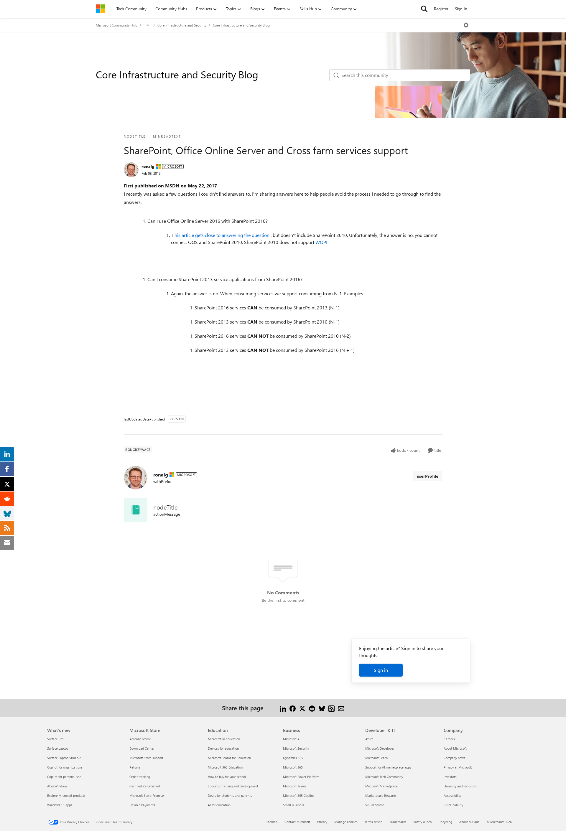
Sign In (461, 8)
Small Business (293, 805)
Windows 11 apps (59, 805)
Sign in (381, 670)
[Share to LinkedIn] (283, 708)
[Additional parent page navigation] (147, 25)
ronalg (148, 166)
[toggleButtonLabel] (466, 25)
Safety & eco (422, 822)
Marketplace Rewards (380, 795)
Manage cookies (346, 822)
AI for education (219, 805)
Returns (135, 767)
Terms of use (373, 822)
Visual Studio (374, 805)
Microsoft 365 (293, 767)
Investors (450, 776)
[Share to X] (302, 708)
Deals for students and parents (230, 795)
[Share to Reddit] (312, 708)
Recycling (445, 822)
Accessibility (452, 795)
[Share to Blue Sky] (322, 708)
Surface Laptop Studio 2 (64, 758)
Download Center (141, 748)
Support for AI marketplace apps (388, 767)
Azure (369, 739)
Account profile (140, 739)
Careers (449, 739)
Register (441, 8)
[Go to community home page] (100, 8)
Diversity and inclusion (460, 786)
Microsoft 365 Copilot (298, 795)
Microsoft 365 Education (225, 767)
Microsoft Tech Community (384, 776)
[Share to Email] (341, 708)
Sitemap (271, 822)
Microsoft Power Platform (301, 776)
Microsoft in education (224, 739)
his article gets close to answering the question (223, 235)
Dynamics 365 (293, 758)
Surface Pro (55, 739)
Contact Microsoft (297, 822)
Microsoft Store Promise (146, 795)
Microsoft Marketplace (381, 786)
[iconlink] (135, 510)
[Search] (424, 8)
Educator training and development (233, 786)
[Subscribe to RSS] (331, 708)
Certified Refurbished (144, 786)
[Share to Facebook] (292, 708)
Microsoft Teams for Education (229, 758)
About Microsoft (455, 748)
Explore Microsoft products (66, 795)
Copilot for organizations (65, 767)
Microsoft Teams (294, 786)
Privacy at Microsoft (458, 767)
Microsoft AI (291, 739)
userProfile (427, 476)
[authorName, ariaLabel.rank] (131, 169)
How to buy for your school (227, 776)
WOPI (321, 242)
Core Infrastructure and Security (181, 25)
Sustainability (453, 805)
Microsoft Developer (379, 748)
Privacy (322, 822)
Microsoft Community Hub (116, 25)
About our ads (469, 822)
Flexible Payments (142, 805)
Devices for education (223, 748)
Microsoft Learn (376, 758)
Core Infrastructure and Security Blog (241, 25)
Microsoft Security (296, 748)
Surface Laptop (57, 748)
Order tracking (139, 776)
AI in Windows (57, 786)
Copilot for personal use (64, 776)
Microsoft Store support (146, 758)
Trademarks (397, 822)
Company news (454, 758)
